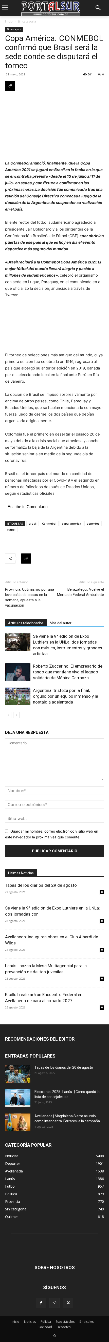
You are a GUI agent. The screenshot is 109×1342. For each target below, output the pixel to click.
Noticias (30, 1321)
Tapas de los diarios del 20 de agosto (63, 1067)
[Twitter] (68, 1303)
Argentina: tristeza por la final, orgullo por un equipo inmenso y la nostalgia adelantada (65, 696)
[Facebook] (41, 1303)
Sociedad (45, 1327)
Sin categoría (26, 21)
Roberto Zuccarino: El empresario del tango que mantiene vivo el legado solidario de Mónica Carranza (68, 672)
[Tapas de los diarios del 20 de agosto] (17, 1074)
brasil (33, 523)
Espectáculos (65, 1321)
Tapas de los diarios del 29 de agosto (41, 885)
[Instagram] (54, 1303)
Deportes (63, 1327)
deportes (93, 523)
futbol (11, 529)
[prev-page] (8, 715)
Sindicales (86, 1321)
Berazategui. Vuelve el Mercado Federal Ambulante (80, 592)
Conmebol (49, 523)
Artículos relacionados (26, 623)
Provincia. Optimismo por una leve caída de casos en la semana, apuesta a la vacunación (29, 597)
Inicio (9, 21)
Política (46, 1321)
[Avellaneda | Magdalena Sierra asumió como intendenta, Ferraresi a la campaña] (17, 1122)
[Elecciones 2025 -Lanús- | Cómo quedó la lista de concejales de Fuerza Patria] (17, 1098)
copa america (71, 523)
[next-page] (16, 715)
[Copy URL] (10, 86)
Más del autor (60, 623)
